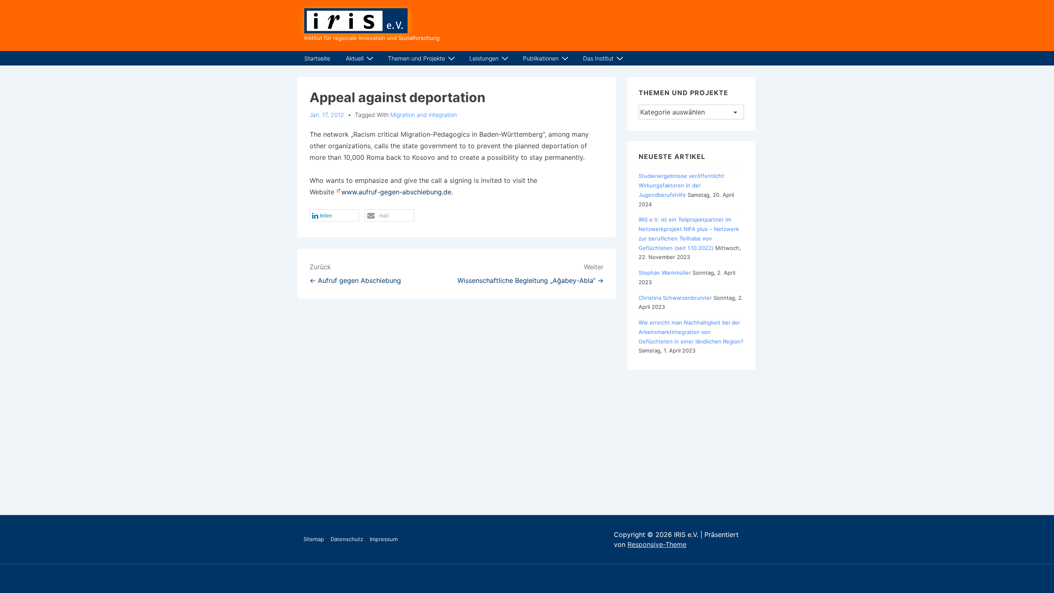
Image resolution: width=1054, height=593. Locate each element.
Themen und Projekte (416, 58)
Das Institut (598, 58)
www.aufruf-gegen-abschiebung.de (396, 192)
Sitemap (313, 539)
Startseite (317, 58)
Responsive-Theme (656, 544)
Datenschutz (347, 539)
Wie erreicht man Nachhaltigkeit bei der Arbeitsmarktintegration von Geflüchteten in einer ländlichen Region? (691, 332)
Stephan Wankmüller (665, 272)
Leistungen (484, 58)
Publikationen (541, 58)
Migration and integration (423, 114)
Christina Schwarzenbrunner (675, 297)
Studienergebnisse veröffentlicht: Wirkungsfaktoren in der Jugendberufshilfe (682, 185)
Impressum (384, 539)
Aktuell (355, 58)
